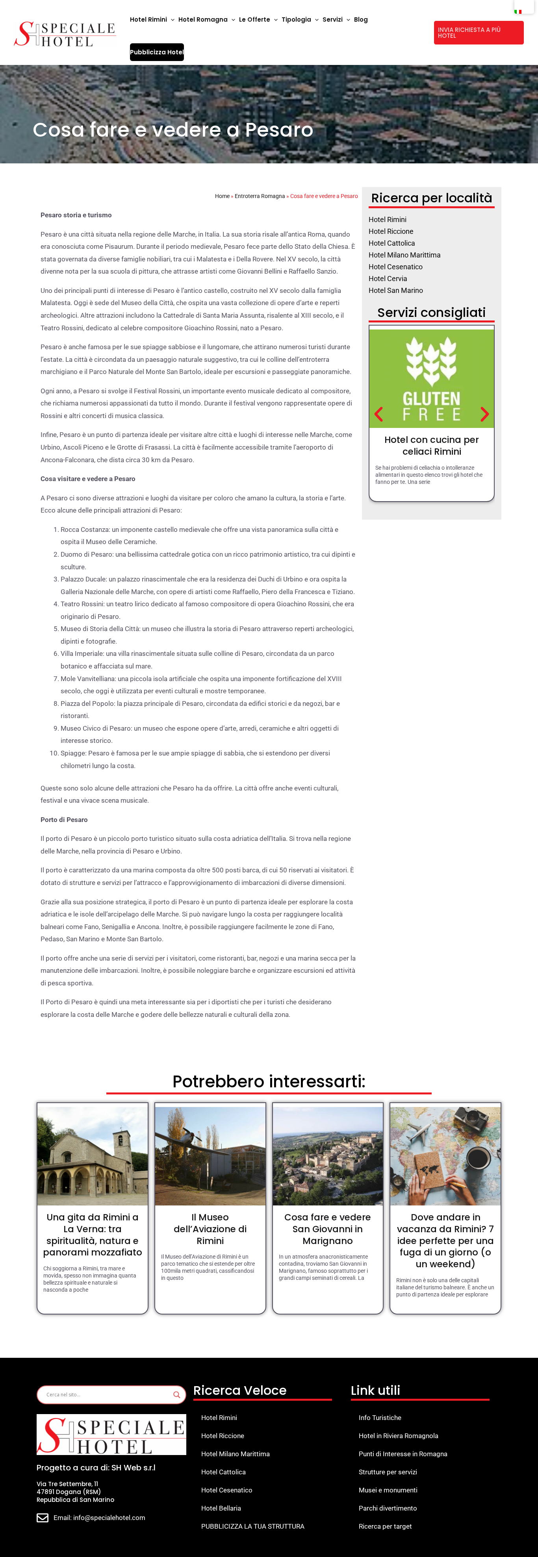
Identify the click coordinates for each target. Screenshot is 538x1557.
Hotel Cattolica (223, 1472)
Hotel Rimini (219, 1418)
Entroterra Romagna (260, 196)
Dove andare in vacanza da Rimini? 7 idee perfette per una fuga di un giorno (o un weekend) (445, 1241)
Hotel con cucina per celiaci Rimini (431, 445)
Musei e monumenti (388, 1490)
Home (222, 196)
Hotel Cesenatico (226, 1490)
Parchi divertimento (388, 1508)
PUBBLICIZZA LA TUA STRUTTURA (252, 1526)
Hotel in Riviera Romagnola (398, 1436)
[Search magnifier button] (176, 1394)
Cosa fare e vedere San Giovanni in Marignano (327, 1229)
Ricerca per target (385, 1526)
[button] (170, 19)
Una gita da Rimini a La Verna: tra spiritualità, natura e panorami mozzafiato (92, 1235)
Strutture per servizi (388, 1472)
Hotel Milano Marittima (235, 1454)
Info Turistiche (380, 1418)
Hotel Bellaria (221, 1508)
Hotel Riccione (222, 1436)
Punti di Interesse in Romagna (403, 1454)
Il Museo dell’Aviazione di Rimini (210, 1229)
